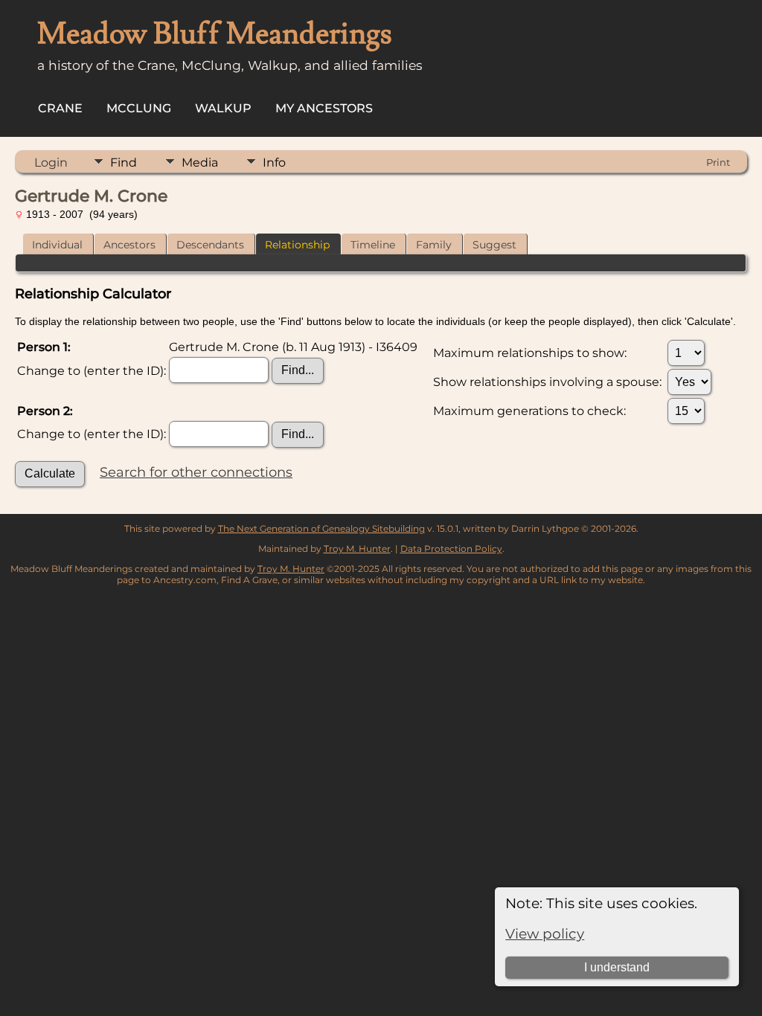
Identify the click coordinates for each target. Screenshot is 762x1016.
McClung (138, 108)
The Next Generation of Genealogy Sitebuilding (321, 528)
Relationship (297, 244)
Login (51, 162)
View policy (544, 933)
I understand (617, 967)
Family (434, 244)
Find (123, 162)
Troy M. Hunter (357, 548)
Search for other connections (196, 472)
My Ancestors (324, 108)
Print (718, 162)
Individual (57, 244)
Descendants (210, 244)
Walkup (223, 108)
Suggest (494, 244)
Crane (60, 108)
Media (200, 162)
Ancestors (129, 244)
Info (274, 162)
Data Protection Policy (451, 548)
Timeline (372, 244)
